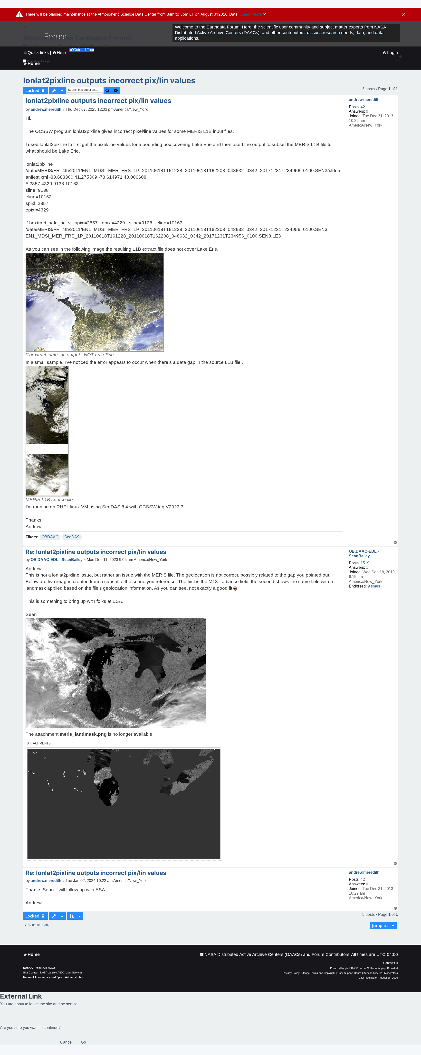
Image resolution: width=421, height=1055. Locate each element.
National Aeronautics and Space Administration (53, 977)
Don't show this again (39, 61)
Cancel (66, 1042)
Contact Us (390, 963)
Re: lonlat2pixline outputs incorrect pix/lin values (96, 551)
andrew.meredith (364, 100)
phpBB (349, 968)
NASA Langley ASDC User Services (61, 972)
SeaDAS (72, 537)
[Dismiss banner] (403, 14)
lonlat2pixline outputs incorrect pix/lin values (109, 80)
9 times (374, 586)
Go (83, 1042)
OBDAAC (50, 537)
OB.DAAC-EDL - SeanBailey (364, 553)
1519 (365, 563)
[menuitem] (274, 954)
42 (363, 107)
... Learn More (250, 14)
